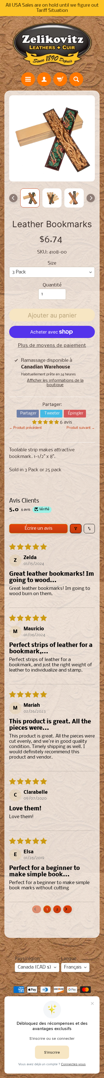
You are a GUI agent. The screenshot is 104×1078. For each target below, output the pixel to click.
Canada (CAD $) (34, 967)
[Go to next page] (67, 909)
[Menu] (28, 79)
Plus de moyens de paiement (52, 345)
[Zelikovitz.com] (52, 44)
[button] (46, 422)
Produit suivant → (81, 428)
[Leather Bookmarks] (30, 198)
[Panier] (60, 79)
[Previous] (13, 198)
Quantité (52, 285)
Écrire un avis (38, 528)
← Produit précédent (25, 428)
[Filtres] (76, 528)
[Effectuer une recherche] (76, 79)
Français (73, 967)
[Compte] (44, 79)
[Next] (91, 198)
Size (52, 263)
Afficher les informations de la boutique (55, 382)
